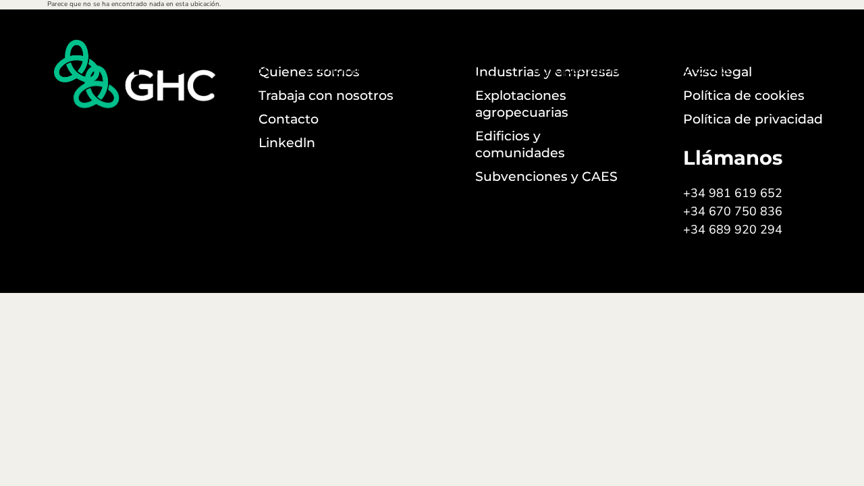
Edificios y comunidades (351, 61)
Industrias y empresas (463, 61)
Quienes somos (248, 61)
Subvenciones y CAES (706, 61)
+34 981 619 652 (732, 193)
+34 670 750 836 (732, 211)
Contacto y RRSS (814, 61)
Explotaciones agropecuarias (579, 61)
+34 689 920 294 (732, 229)
